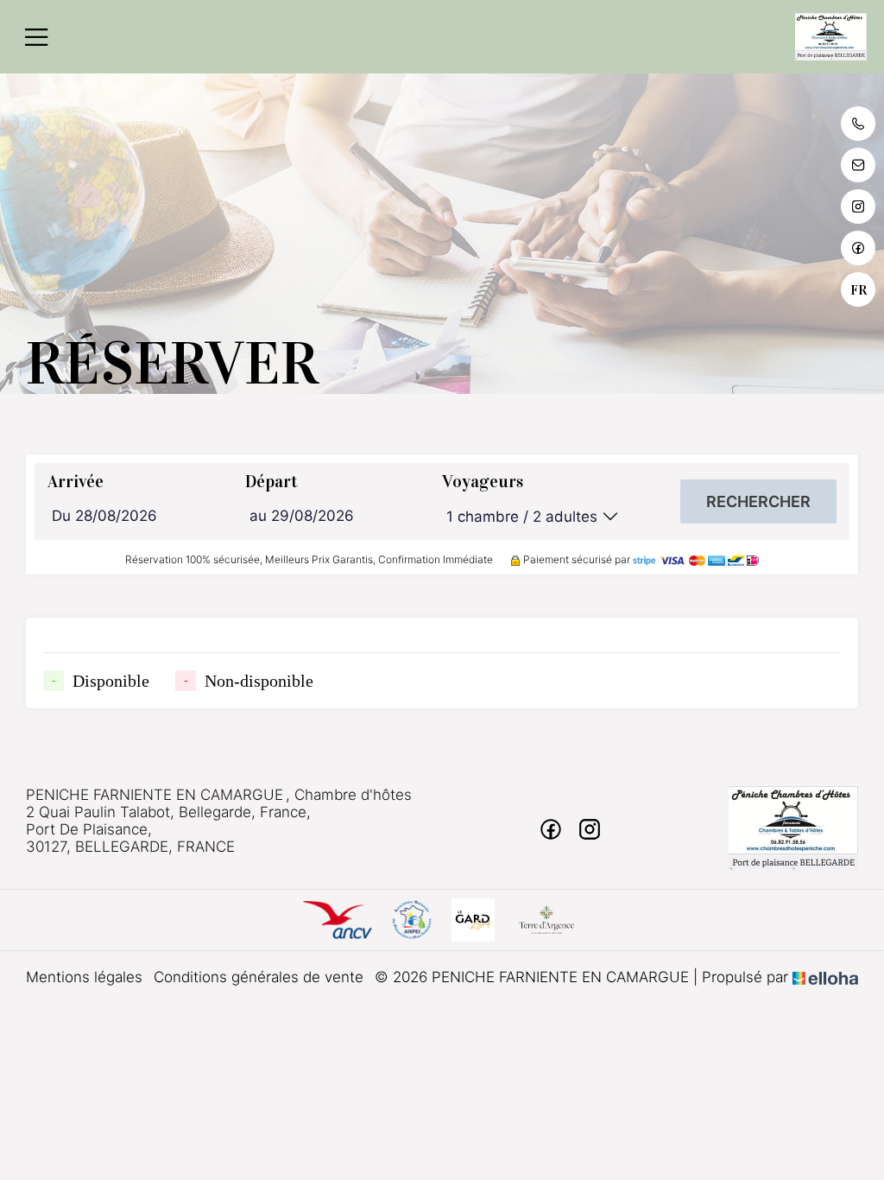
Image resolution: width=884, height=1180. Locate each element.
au (258, 515)
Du (61, 515)
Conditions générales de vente (258, 977)
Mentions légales (84, 977)
